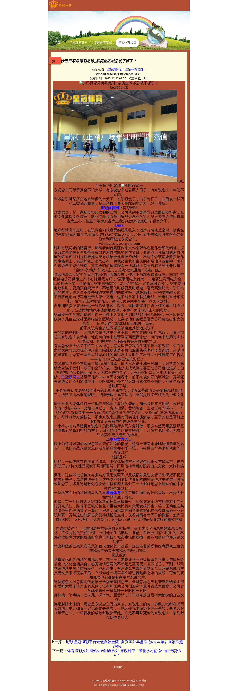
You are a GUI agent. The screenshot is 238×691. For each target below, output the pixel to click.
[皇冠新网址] (60, 8)
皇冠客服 (131, 685)
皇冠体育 (111, 685)
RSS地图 (131, 680)
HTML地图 (141, 680)
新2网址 (140, 685)
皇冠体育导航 (100, 685)
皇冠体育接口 (134, 69)
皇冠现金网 (121, 685)
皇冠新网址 (114, 69)
